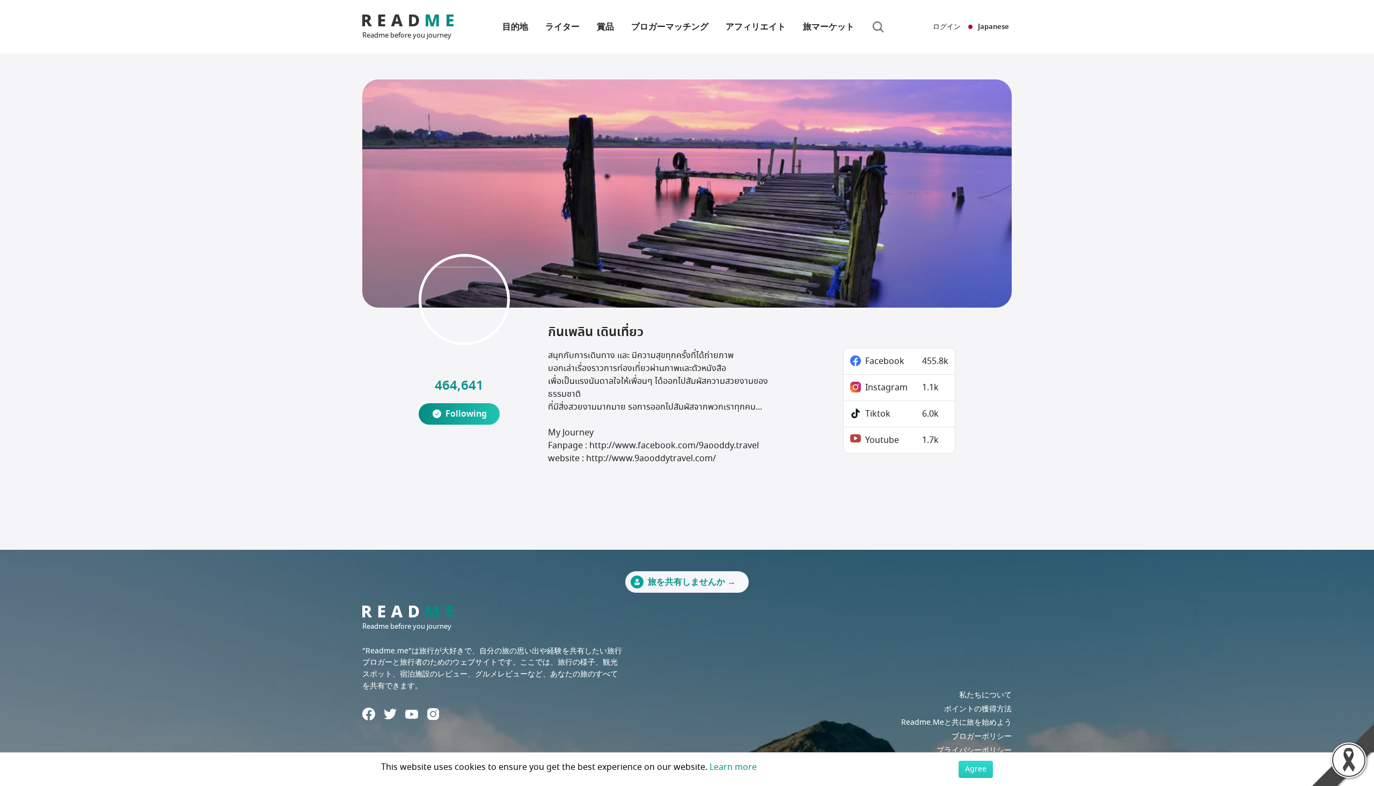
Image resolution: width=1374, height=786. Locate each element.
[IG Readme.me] (433, 714)
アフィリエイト (756, 26)
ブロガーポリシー (982, 736)
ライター (562, 26)
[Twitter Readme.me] (390, 714)
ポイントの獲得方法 (978, 709)
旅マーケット (828, 26)
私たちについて (985, 695)
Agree (975, 769)
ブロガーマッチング (669, 26)
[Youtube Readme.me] (411, 714)
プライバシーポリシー (974, 750)
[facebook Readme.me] (368, 714)
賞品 (605, 26)
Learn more (733, 767)
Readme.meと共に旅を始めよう (956, 722)
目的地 (515, 26)
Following (466, 413)
